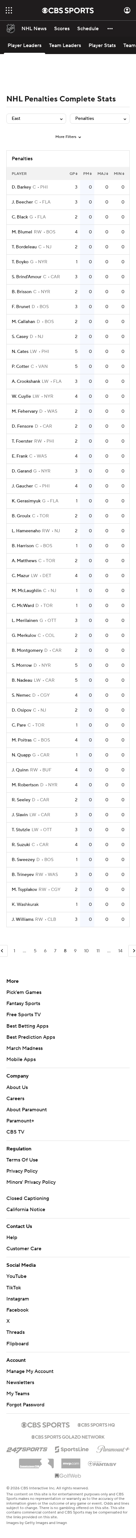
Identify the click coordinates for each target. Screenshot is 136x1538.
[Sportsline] (72, 1448)
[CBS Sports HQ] (96, 1424)
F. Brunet (21, 307)
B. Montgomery (27, 650)
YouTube (16, 1276)
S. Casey (20, 337)
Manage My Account (29, 1371)
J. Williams (23, 919)
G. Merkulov (24, 635)
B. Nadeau (22, 680)
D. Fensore (22, 426)
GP (72, 173)
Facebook (17, 1310)
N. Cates (20, 352)
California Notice (25, 1209)
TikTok (13, 1288)
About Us (17, 1087)
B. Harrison (23, 546)
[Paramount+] (113, 1448)
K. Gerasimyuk (26, 501)
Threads (15, 1332)
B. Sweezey (23, 860)
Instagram (17, 1299)
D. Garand (22, 471)
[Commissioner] (36, 1461)
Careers (15, 1098)
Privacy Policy (22, 1171)
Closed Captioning (27, 1198)
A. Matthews (24, 561)
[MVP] (70, 1461)
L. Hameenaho (26, 531)
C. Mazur (20, 576)
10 (86, 951)
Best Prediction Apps (30, 1037)
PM (86, 173)
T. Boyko (20, 262)
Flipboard (17, 1344)
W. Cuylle (21, 396)
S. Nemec (21, 695)
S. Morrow (22, 665)
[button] (8, 10)
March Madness (24, 1048)
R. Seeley (21, 800)
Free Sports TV (23, 1014)
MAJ (101, 173)
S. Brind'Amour (26, 277)
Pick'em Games (23, 992)
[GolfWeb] (68, 1476)
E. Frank (20, 456)
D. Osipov (21, 710)
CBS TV (15, 1132)
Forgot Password (25, 1405)
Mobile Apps (21, 1059)
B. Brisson (22, 292)
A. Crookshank (26, 381)
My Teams (17, 1393)
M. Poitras (22, 740)
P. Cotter (20, 366)
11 (98, 951)
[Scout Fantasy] (102, 1463)
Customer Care (23, 1248)
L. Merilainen (25, 621)
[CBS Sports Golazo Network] (68, 1436)
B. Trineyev (23, 875)
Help (11, 1237)
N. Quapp (21, 755)
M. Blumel (22, 232)
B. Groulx (21, 516)
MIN (118, 173)
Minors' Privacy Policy (31, 1182)
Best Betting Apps (27, 1026)
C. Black (20, 217)
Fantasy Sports (23, 1003)
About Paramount (26, 1110)
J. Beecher (22, 202)
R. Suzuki (21, 845)
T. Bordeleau (24, 247)
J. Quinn (20, 770)
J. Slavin (20, 815)
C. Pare (19, 725)
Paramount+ (20, 1121)
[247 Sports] (26, 1448)
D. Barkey (21, 187)
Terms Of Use (22, 1160)
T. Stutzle (21, 830)
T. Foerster (22, 441)
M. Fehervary (25, 411)
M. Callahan (23, 322)
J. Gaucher (22, 486)
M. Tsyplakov (24, 890)
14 (120, 951)
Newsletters (20, 1382)
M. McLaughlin (26, 591)
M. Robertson (25, 785)
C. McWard (23, 606)
